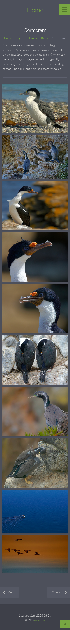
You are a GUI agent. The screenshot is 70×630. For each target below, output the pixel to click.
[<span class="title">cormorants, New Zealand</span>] (35, 157)
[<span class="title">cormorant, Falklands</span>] (35, 205)
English (20, 38)
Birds (44, 38)
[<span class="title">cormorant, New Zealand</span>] (35, 108)
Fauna (33, 38)
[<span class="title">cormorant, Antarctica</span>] (35, 511)
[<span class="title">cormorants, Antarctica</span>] (35, 360)
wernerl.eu (40, 620)
